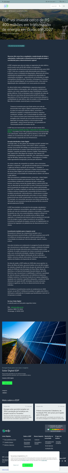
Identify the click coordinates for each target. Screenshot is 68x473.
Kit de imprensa (49, 445)
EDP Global (7, 1)
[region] (34, 461)
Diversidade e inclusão (38, 443)
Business (4, 392)
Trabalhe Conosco (8, 442)
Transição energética (58, 442)
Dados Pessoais (5, 469)
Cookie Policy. (44, 460)
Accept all (27, 465)
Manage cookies (25, 460)
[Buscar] (59, 6)
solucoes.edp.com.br (17, 307)
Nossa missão (27, 439)
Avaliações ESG (49, 448)
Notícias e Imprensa (9, 445)
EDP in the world (51, 1)
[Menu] (64, 6)
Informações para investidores (49, 442)
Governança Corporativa (27, 443)
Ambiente (37, 439)
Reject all (16, 465)
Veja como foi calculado (55, 431)
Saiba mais (7, 383)
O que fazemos (27, 446)
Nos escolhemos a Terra (10, 439)
